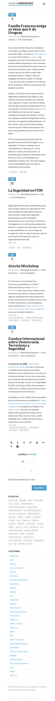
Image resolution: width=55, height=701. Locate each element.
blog (17, 504)
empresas (12, 517)
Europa (28, 517)
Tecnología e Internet (19, 663)
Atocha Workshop (23, 266)
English (32, 454)
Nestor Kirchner (15, 530)
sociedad (29, 534)
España (20, 517)
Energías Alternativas (19, 580)
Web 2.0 (13, 675)
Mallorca (13, 619)
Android (23, 500)
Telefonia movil (15, 540)
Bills (11, 504)
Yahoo (29, 544)
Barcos (13, 564)
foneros (35, 520)
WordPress (15, 690)
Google (12, 524)
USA (10, 544)
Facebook (37, 517)
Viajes (12, 671)
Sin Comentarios (25, 39)
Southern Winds (15, 537)
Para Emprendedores (19, 643)
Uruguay (33, 57)
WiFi (15, 544)
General (13, 604)
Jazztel (18, 527)
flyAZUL (12, 520)
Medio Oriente (16, 623)
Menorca (13, 627)
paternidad (14, 647)
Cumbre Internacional (34, 318)
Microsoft (34, 527)
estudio (42, 109)
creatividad (32, 507)
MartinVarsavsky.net (29, 36)
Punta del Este (40, 54)
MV (42, 527)
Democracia (13, 320)
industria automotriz (18, 611)
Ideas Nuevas (15, 608)
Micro (12, 631)
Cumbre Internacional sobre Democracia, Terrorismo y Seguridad (26, 343)
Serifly (32, 690)
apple (30, 500)
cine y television (16, 568)
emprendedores (34, 514)
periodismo (13, 534)
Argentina (38, 500)
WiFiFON (22, 544)
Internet (20, 524)
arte (11, 560)
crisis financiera (15, 510)
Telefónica (27, 540)
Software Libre (16, 659)
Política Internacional (19, 651)
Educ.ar (12, 514)
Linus (26, 527)
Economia (14, 576)
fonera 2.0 (26, 520)
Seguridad (13, 172)
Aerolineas (13, 500)
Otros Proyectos (17, 639)
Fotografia (14, 600)
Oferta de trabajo (31, 530)
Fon (42, 194)
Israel (11, 527)
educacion (21, 514)
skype (22, 534)
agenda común (14, 409)
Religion (13, 655)
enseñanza (14, 584)
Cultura (11, 39)
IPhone (40, 524)
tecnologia (28, 537)
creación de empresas (17, 507)
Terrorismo (36, 320)
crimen (11, 247)
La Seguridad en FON (25, 190)
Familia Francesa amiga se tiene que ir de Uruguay (27, 29)
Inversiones (30, 524)
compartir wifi (27, 504)
